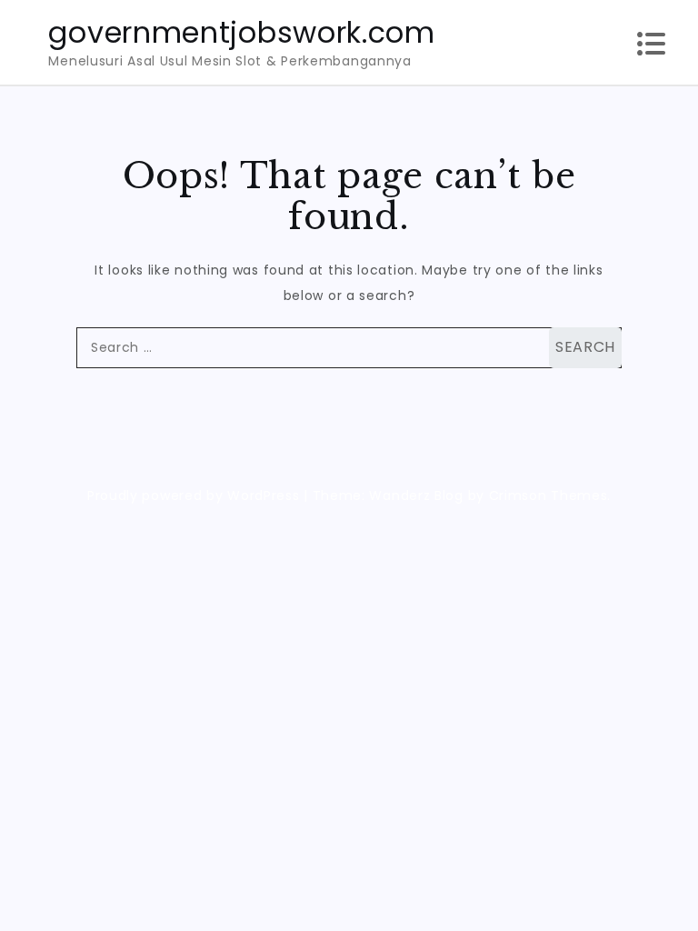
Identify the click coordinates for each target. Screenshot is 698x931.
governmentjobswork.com (241, 32)
